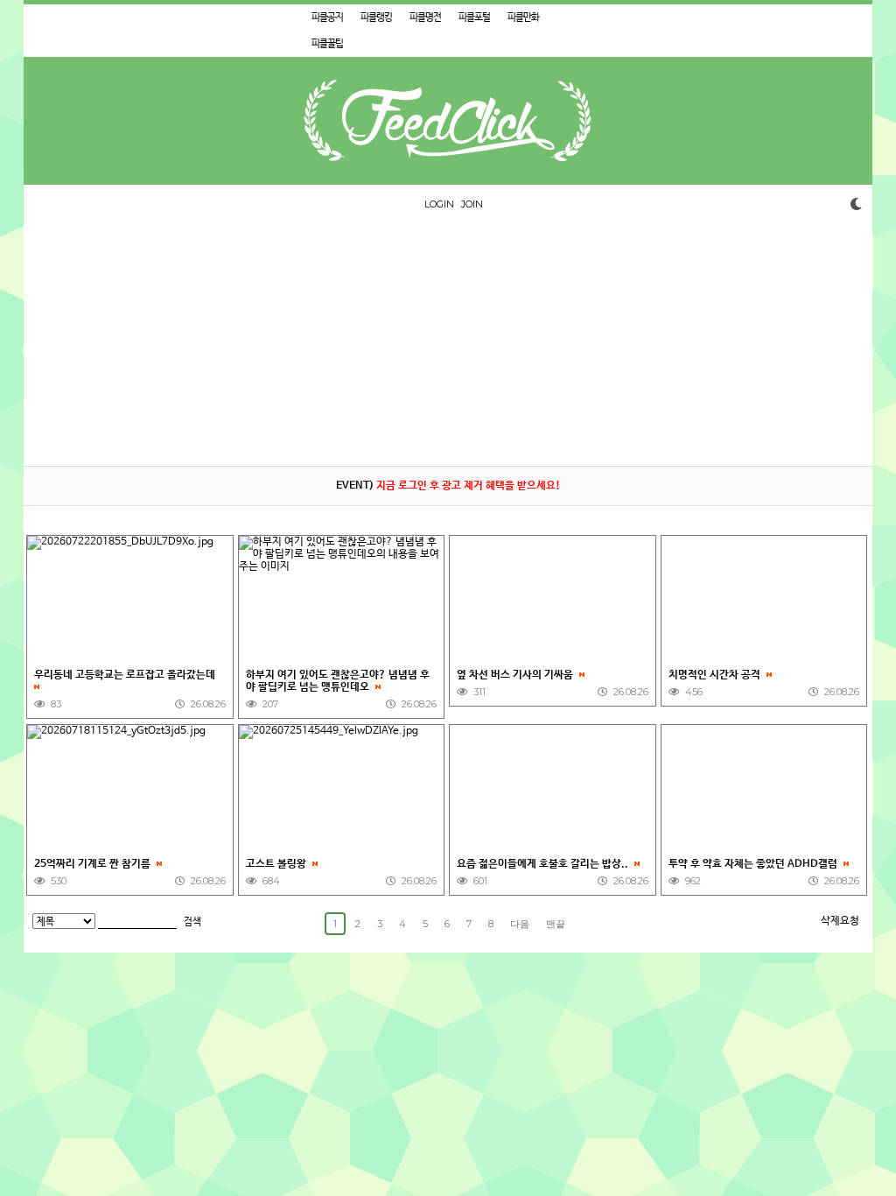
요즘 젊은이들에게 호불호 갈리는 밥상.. (544, 864)
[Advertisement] (448, 343)
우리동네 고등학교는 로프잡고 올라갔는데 (126, 675)
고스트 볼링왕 (277, 864)
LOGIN (439, 204)
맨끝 (555, 924)
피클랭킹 (376, 17)
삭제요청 (840, 921)
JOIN (472, 204)
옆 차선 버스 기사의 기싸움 (516, 675)
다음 (519, 924)
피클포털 (474, 17)
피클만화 (523, 17)
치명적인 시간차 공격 (715, 675)
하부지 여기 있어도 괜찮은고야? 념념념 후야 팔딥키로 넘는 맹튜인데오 (338, 681)
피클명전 (425, 17)
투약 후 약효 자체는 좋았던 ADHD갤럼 (754, 864)
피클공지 (327, 17)
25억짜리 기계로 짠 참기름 (93, 864)
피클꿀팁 (327, 44)
